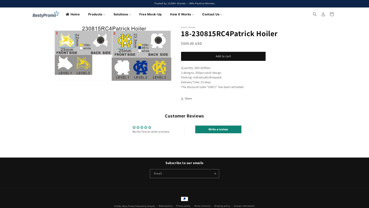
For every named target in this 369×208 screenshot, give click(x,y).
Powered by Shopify (145, 206)
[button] (315, 14)
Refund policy (165, 206)
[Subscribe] (214, 173)
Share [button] (188, 98)
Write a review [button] (218, 129)
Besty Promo (128, 206)
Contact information (244, 206)
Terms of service (202, 206)
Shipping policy (222, 206)
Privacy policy (183, 206)
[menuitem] (73, 14)
